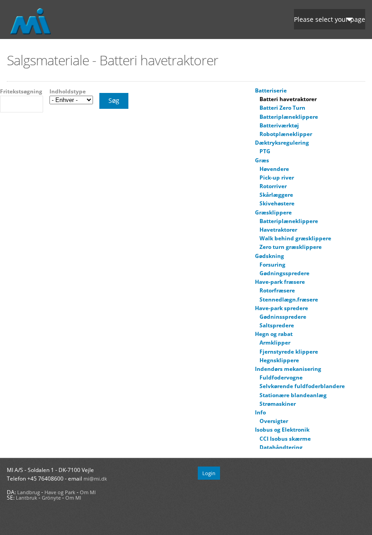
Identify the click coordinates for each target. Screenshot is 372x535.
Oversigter (273, 421)
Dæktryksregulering (282, 142)
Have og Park (59, 492)
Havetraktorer (278, 229)
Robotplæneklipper (285, 134)
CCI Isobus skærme (285, 439)
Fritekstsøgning (21, 91)
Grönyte (51, 497)
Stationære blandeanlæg (293, 395)
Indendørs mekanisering (288, 369)
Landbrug (28, 492)
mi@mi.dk (95, 478)
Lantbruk (26, 497)
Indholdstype (67, 91)
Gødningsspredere (284, 273)
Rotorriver (273, 186)
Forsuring (272, 264)
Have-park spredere (281, 308)
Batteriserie (271, 90)
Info (260, 412)
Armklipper (274, 342)
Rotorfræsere (277, 290)
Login (208, 473)
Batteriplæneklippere (288, 117)
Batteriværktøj (279, 125)
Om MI (88, 492)
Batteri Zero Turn (282, 108)
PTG (264, 151)
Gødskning (269, 256)
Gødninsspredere (282, 317)
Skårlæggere (276, 195)
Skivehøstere (276, 203)
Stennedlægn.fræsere (288, 299)
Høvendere (274, 169)
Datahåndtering (281, 447)
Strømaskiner (277, 404)
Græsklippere (273, 212)
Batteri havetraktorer (288, 99)
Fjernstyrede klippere (288, 351)
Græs (262, 160)
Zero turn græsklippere (290, 247)
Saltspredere (276, 325)
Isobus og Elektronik (282, 429)
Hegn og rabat (274, 334)
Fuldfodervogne (281, 377)
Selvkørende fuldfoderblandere (302, 386)
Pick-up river (276, 177)
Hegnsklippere (279, 360)
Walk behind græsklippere (295, 238)
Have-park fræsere (280, 282)
